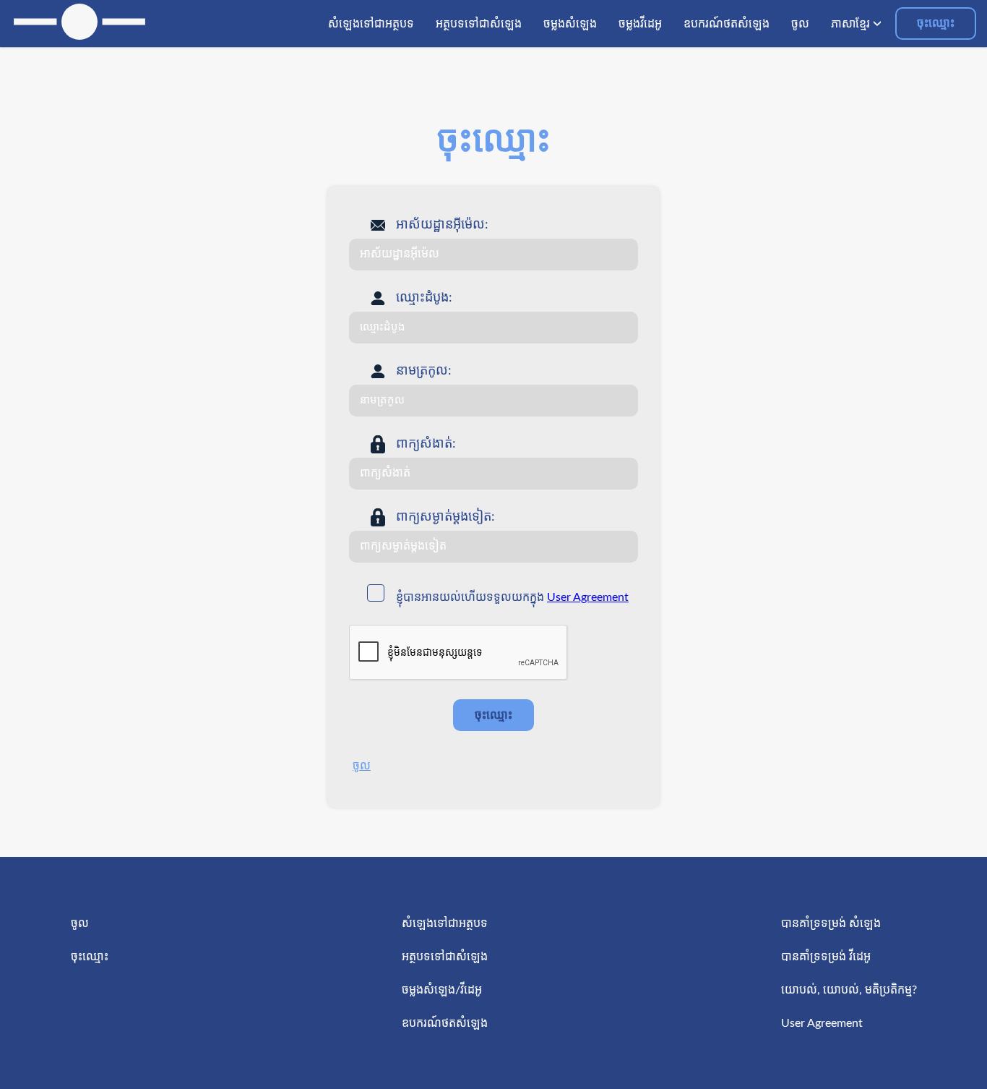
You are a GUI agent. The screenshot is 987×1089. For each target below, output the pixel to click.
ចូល (362, 766)
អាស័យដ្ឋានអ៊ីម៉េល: (442, 224)
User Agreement (588, 597)
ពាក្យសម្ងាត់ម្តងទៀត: (445, 517)
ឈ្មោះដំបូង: (424, 297)
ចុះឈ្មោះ (935, 23)
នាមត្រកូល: (424, 370)
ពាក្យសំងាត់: (426, 443)
